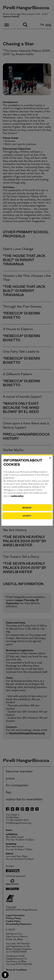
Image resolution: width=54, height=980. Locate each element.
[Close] (50, 458)
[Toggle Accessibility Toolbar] (5, 975)
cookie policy (17, 496)
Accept (27, 515)
